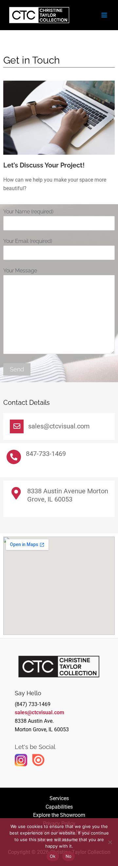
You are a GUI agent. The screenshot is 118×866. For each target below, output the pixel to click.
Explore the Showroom (59, 815)
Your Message (20, 270)
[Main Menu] (104, 15)
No (69, 856)
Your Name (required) (28, 211)
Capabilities (59, 807)
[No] (110, 842)
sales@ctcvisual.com (39, 712)
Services (59, 798)
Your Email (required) (27, 241)
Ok (53, 856)
